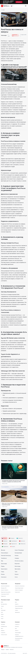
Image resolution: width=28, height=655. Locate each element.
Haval (2, 618)
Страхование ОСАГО (5, 594)
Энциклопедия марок (19, 588)
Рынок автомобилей (19, 606)
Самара (17, 558)
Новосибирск (4, 552)
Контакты (17, 626)
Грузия (12, 546)
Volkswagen (3, 610)
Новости (16, 604)
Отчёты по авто (4, 634)
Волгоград (17, 566)
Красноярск (4, 569)
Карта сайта (25, 653)
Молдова (4, 543)
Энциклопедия (18, 632)
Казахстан (20, 538)
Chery (2, 616)
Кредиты (2, 630)
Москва (3, 550)
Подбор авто (3, 596)
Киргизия (22, 541)
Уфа (2, 560)
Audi (2, 612)
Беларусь (11, 538)
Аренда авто (17, 612)
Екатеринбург (18, 552)
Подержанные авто (18, 608)
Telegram (3, 649)
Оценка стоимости (4, 590)
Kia (1, 608)
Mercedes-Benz (4, 604)
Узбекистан (22, 543)
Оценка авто (17, 592)
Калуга (16, 574)
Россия (4, 538)
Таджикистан (13, 543)
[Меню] (25, 6)
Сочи (16, 577)
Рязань (3, 574)
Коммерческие (4, 626)
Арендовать (19, 2)
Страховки (3, 632)
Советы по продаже (19, 590)
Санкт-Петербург (19, 550)
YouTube (7, 649)
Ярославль (17, 569)
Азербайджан (13, 541)
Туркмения (5, 546)
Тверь (2, 571)
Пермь (2, 566)
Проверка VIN (3, 588)
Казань (16, 555)
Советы (16, 610)
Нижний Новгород (6, 555)
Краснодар (4, 563)
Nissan (2, 614)
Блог (4, 9)
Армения (4, 541)
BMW (2, 602)
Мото (2, 628)
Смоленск (3, 577)
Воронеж (17, 563)
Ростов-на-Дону (19, 560)
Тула (16, 571)
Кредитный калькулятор (5, 592)
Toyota (2, 606)
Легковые (3, 624)
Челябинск (4, 558)
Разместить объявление (19, 585)
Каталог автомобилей (5, 585)
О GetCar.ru (17, 624)
